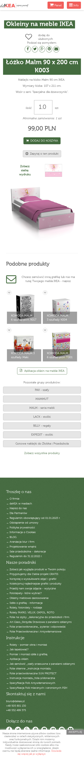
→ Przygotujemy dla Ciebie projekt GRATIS (32, 574)
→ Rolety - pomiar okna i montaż (26, 645)
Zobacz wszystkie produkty (42, 453)
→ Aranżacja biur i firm (20, 542)
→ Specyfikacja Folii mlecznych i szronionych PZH (36, 688)
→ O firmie (12, 499)
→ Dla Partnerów (16, 513)
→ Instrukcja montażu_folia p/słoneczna (30, 678)
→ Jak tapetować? (17, 649)
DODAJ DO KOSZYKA (43, 140)
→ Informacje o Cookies (21, 532)
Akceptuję (75, 732)
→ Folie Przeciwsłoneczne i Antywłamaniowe (33, 631)
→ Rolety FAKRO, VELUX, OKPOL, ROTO (30, 612)
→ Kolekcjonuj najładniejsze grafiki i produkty (33, 583)
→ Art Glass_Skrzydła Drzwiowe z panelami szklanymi (39, 622)
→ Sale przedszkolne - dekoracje (26, 551)
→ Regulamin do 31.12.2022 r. (24, 556)
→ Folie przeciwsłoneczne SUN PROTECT (31, 673)
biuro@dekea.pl (15, 701)
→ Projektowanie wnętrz (21, 546)
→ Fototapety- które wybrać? (24, 593)
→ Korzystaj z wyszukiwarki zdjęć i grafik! (31, 579)
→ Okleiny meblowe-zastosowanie (27, 598)
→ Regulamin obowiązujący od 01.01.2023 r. (33, 518)
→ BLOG (11, 537)
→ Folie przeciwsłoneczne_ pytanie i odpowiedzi (35, 627)
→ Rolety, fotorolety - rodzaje (24, 607)
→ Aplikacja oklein (17, 659)
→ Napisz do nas (16, 508)
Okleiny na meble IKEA (39, 24)
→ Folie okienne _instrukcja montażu (28, 668)
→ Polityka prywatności (20, 527)
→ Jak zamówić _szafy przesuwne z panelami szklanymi (40, 664)
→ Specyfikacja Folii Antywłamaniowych (30, 683)
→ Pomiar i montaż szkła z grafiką (26, 654)
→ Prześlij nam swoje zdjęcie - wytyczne (31, 588)
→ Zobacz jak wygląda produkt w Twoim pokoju (35, 569)
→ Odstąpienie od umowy (22, 523)
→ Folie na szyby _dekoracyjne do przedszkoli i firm (37, 617)
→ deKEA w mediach (19, 503)
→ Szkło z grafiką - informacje (24, 603)
